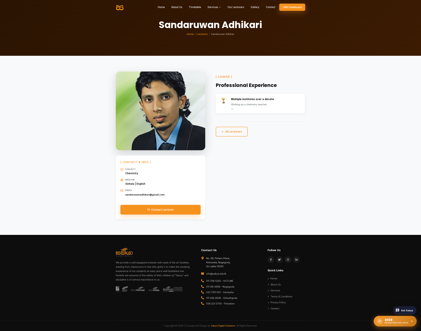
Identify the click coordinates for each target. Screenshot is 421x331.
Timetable (195, 7)
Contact (270, 7)
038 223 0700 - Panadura (220, 303)
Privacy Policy (278, 302)
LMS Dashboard (292, 7)
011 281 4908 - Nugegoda (220, 286)
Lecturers (202, 34)
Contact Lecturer (162, 209)
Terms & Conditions (281, 296)
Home (161, 7)
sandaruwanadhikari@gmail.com (145, 194)
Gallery (255, 7)
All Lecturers (233, 131)
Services (275, 290)
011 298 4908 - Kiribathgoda (221, 298)
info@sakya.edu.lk (216, 273)
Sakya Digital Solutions (223, 325)
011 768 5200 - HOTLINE (219, 280)
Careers (275, 308)
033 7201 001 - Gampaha (220, 292)
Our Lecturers (236, 7)
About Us (176, 7)
